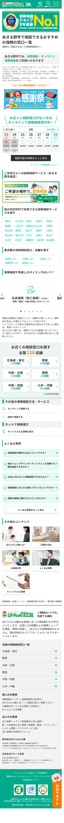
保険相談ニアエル (30, 760)
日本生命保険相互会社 (10, 758)
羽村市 (29, 220)
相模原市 (30, 239)
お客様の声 (7, 706)
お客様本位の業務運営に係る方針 (13, 746)
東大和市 (9, 230)
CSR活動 (21, 743)
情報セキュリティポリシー (19, 776)
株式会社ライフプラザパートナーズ (31, 763)
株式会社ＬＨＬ (7, 760)
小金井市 (40, 239)
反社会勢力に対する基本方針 (37, 746)
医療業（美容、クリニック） (42, 724)
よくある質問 (21, 706)
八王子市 (19, 225)
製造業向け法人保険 (31, 721)
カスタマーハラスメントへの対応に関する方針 (40, 748)
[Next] (59, 295)
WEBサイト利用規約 (37, 772)
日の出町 (19, 220)
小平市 (29, 235)
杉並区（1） (45, 258)
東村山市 (19, 235)
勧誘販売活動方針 (31, 743)
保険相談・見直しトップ (13, 601)
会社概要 (5, 743)
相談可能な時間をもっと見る (31, 158)
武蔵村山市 (31, 225)
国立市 (29, 230)
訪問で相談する (15, 416)
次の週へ (51, 129)
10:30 (22, 153)
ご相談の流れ (32, 702)
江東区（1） (28, 258)
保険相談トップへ (11, 699)
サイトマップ (20, 772)
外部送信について (31, 779)
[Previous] (2, 295)
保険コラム (46, 702)
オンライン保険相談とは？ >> (44, 164)
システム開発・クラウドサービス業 (19, 728)
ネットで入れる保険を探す (21, 431)
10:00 (22, 143)
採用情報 (13, 743)
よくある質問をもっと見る (31, 509)
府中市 (18, 239)
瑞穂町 (8, 225)
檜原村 (18, 230)
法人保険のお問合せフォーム (16, 731)
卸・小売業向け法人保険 (14, 724)
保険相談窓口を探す (36, 601)
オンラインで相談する (18, 408)
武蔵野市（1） (12, 262)
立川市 (39, 225)
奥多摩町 (50, 239)
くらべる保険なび (44, 760)
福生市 (8, 220)
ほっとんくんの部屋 (12, 709)
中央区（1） (11, 258)
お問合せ (34, 706)
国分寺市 (9, 235)
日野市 (49, 225)
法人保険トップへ (11, 721)
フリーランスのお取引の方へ (12, 748)
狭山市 (49, 235)
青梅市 (49, 220)
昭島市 (39, 220)
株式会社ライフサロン (10, 763)
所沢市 (8, 239)
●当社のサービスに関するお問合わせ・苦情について (31, 799)
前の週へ (10, 129)
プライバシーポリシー (43, 776)
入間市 (49, 230)
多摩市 (39, 235)
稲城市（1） (28, 262)
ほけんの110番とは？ (12, 702)
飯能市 (39, 230)
